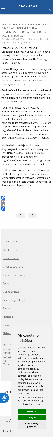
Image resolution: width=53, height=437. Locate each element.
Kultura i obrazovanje (15, 275)
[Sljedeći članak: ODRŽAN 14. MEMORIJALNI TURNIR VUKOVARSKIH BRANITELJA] (32, 215)
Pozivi (6, 325)
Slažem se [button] (32, 411)
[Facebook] (26, 198)
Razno (6, 308)
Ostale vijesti (10, 250)
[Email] (26, 201)
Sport (6, 283)
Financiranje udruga (14, 300)
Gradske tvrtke (11, 258)
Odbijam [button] (32, 417)
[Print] (26, 205)
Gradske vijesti (11, 241)
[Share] (26, 209)
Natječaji (8, 316)
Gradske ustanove (13, 266)
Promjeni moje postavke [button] (32, 425)
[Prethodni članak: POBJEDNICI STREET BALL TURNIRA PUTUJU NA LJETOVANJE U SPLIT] (20, 215)
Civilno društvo (11, 291)
